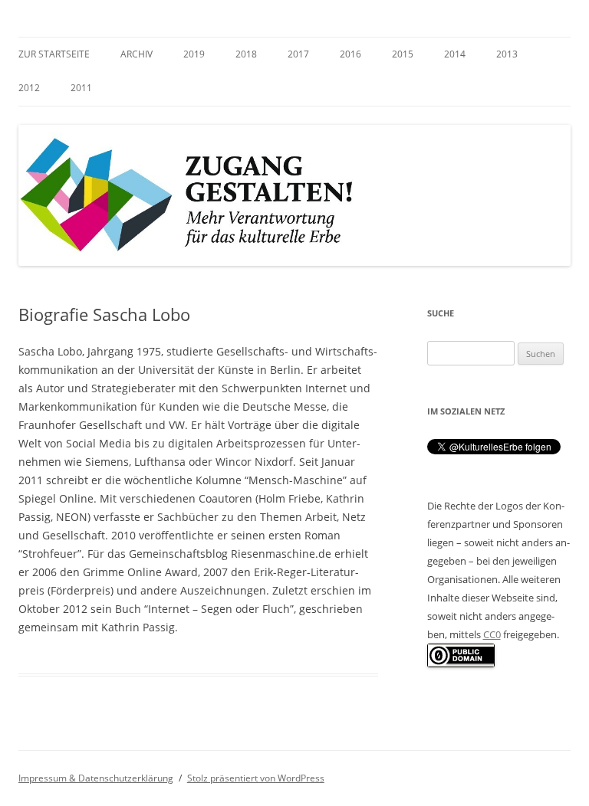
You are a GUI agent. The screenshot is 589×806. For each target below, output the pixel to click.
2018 (246, 54)
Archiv (136, 54)
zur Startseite (54, 54)
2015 (402, 54)
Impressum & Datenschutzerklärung (95, 778)
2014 (455, 54)
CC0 (492, 634)
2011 (81, 87)
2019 (194, 54)
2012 (29, 87)
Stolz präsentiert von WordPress (255, 778)
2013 (507, 54)
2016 (350, 54)
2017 (298, 54)
